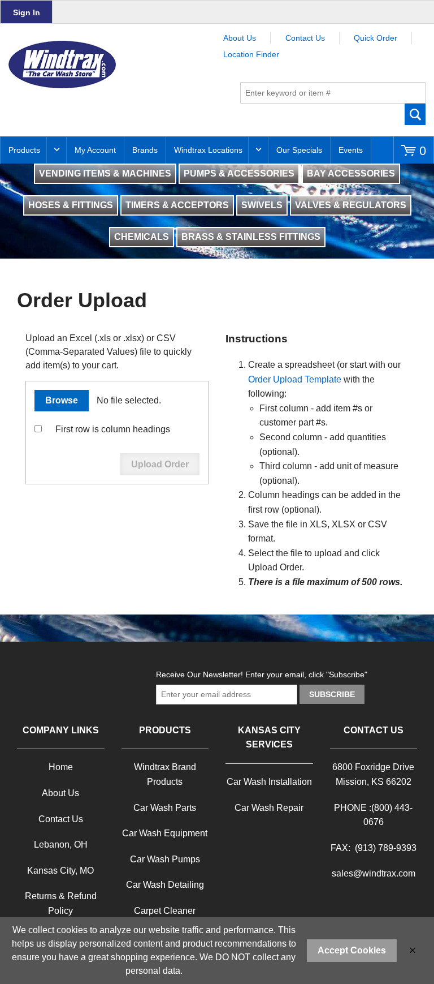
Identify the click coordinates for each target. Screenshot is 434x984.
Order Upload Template (294, 379)
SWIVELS (262, 205)
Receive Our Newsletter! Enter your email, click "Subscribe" (261, 674)
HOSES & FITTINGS (70, 205)
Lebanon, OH (61, 844)
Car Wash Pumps (165, 859)
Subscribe (332, 694)
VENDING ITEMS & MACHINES (105, 173)
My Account (95, 149)
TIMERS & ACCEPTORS (177, 205)
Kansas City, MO (60, 870)
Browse (61, 400)
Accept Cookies (352, 950)
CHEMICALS (141, 237)
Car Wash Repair (269, 808)
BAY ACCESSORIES (351, 173)
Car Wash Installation (269, 782)
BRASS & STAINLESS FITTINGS (250, 237)
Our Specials (299, 149)
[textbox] (333, 93)
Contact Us (305, 37)
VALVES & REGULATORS (350, 205)
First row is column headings (112, 429)
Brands (145, 149)
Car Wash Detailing (165, 885)
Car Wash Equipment (164, 833)
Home (61, 767)
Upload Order (160, 464)
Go (415, 114)
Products (24, 149)
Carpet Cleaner (165, 911)
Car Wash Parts (164, 808)
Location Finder (251, 54)
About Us (239, 37)
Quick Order (375, 37)
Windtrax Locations (208, 149)
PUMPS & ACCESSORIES (239, 173)
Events (350, 149)
